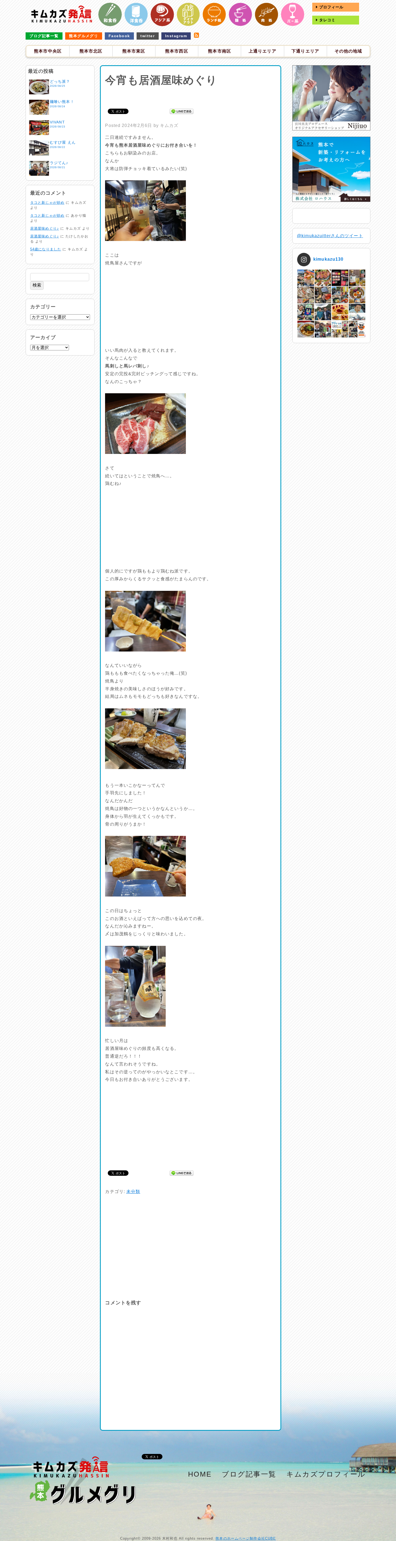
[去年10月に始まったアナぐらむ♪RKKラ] (340, 329)
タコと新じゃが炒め (47, 203)
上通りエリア (262, 51)
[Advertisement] (191, 96)
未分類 (133, 1191)
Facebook (119, 36)
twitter (147, 36)
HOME (200, 1474)
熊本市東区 (133, 51)
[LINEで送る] (181, 111)
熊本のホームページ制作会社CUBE (246, 1538)
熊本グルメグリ (83, 36)
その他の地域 (348, 51)
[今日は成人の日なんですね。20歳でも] (357, 312)
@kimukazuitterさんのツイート (330, 235)
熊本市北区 (91, 51)
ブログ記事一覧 (43, 36)
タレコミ (327, 20)
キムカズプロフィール (326, 1474)
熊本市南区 (219, 51)
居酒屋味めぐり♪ (44, 228)
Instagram (176, 36)
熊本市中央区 (48, 51)
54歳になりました (45, 249)
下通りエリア (305, 51)
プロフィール (331, 7)
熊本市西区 (176, 51)
